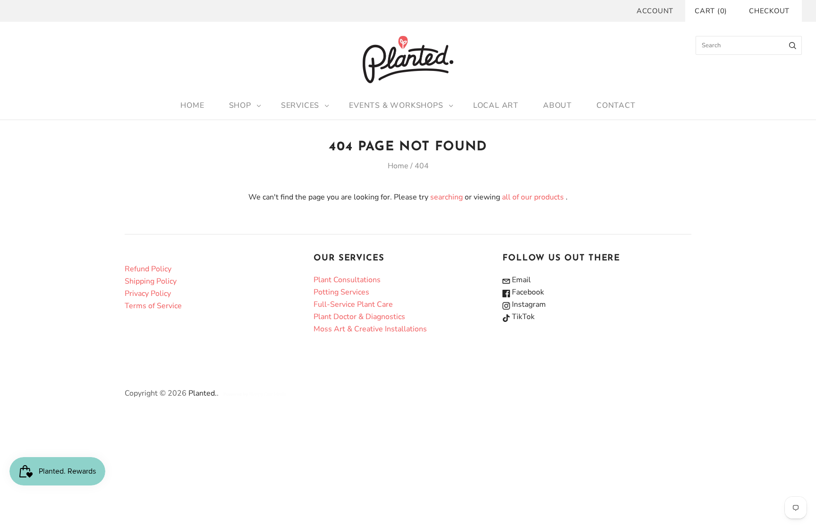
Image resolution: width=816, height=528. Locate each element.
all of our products (533, 197)
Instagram (528, 304)
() (711, 11)
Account (655, 11)
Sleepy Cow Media (267, 394)
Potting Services (341, 292)
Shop (240, 105)
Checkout (769, 11)
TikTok (522, 317)
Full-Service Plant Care (353, 304)
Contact (616, 105)
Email (520, 280)
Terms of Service (153, 306)
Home (192, 105)
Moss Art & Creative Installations (370, 329)
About (557, 105)
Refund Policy (148, 269)
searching (446, 197)
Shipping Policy (151, 281)
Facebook (527, 292)
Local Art (495, 105)
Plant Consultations (347, 280)
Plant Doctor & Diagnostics (359, 317)
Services (300, 105)
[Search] (792, 45)
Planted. (202, 393)
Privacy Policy (148, 293)
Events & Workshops (396, 105)
